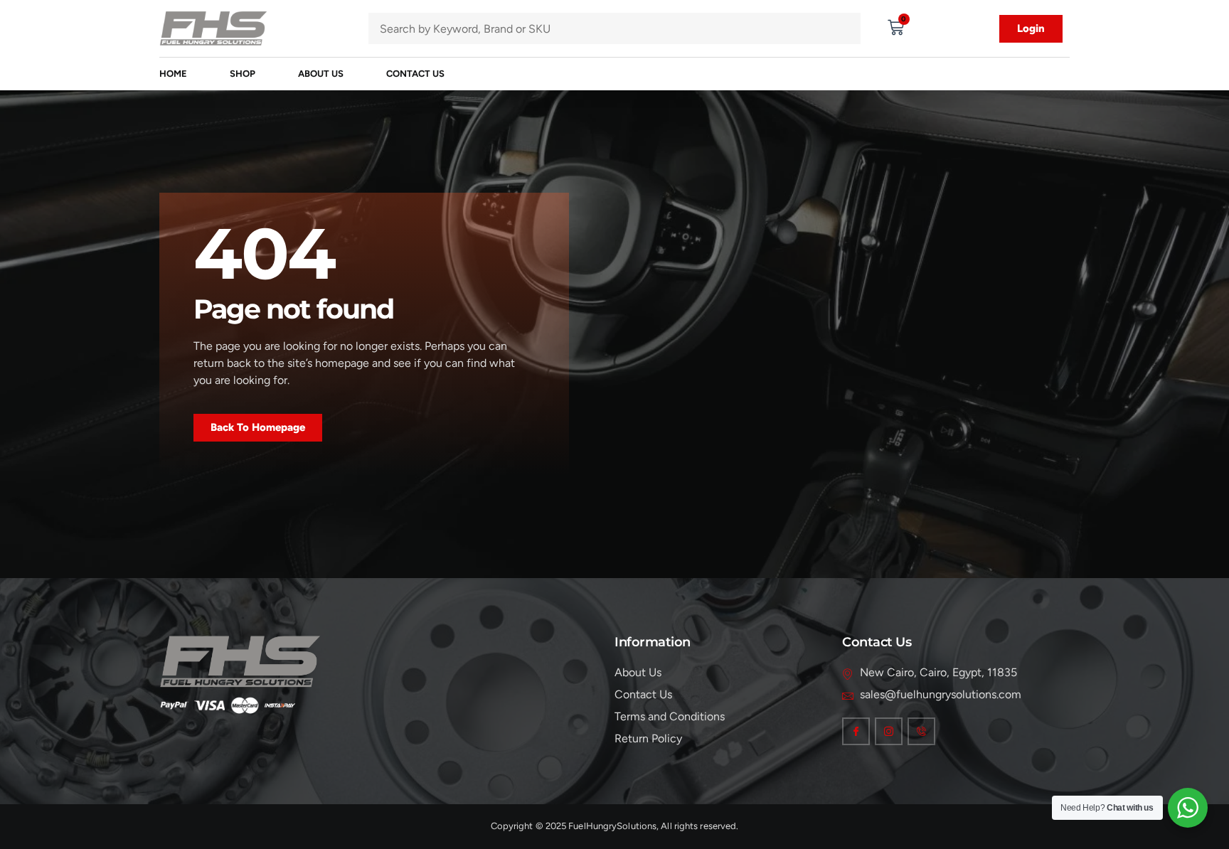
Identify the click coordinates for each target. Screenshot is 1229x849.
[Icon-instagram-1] (889, 731)
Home (173, 73)
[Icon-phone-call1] (921, 731)
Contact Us (415, 73)
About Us (321, 73)
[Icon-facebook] (856, 731)
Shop (242, 73)
